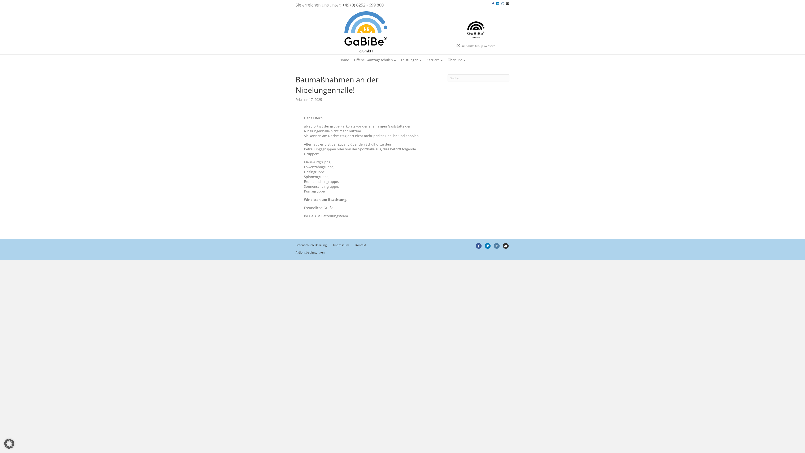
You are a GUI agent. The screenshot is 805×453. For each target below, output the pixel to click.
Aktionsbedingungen (310, 252)
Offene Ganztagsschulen (373, 60)
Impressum (341, 245)
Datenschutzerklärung (311, 245)
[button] (9, 444)
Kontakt (360, 245)
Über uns (455, 60)
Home (344, 60)
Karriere (433, 60)
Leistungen (409, 60)
